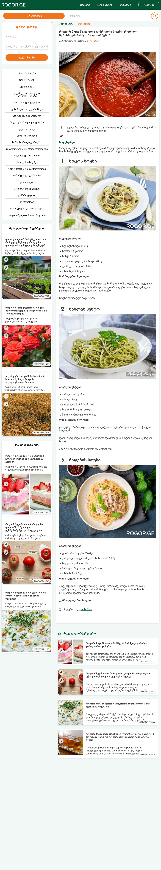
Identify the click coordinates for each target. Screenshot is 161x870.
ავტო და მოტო (27, 129)
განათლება (27, 181)
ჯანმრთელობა (27, 195)
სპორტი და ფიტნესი (27, 188)
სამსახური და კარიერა (27, 142)
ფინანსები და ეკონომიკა (27, 109)
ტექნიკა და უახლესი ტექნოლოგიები (27, 94)
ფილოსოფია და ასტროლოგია (27, 168)
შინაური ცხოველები (27, 102)
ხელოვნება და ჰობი (27, 155)
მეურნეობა (27, 86)
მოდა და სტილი (27, 135)
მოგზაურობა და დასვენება (27, 122)
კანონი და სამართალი (26, 115)
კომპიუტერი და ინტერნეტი (27, 208)
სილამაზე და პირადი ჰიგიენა (27, 215)
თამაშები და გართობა (27, 175)
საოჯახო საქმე (26, 162)
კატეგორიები (34, 15)
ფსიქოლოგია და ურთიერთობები (27, 148)
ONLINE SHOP (27, 79)
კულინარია (27, 201)
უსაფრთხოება (27, 73)
